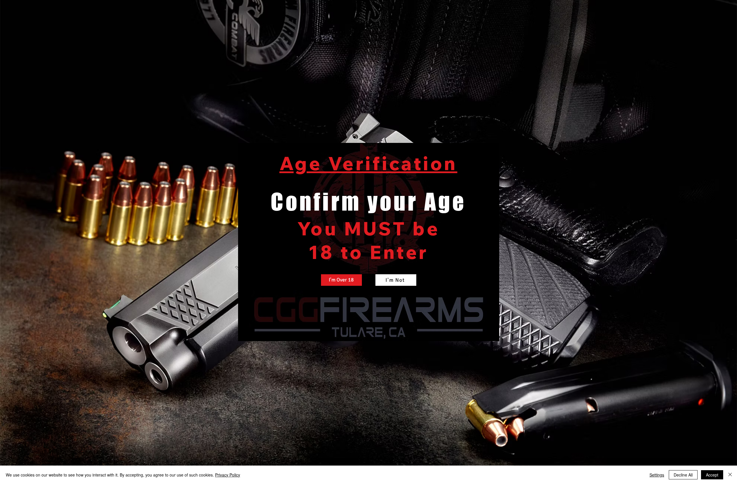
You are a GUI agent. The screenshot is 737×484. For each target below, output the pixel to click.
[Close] (730, 474)
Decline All (683, 475)
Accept (712, 475)
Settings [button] (656, 475)
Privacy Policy (227, 475)
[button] (341, 280)
